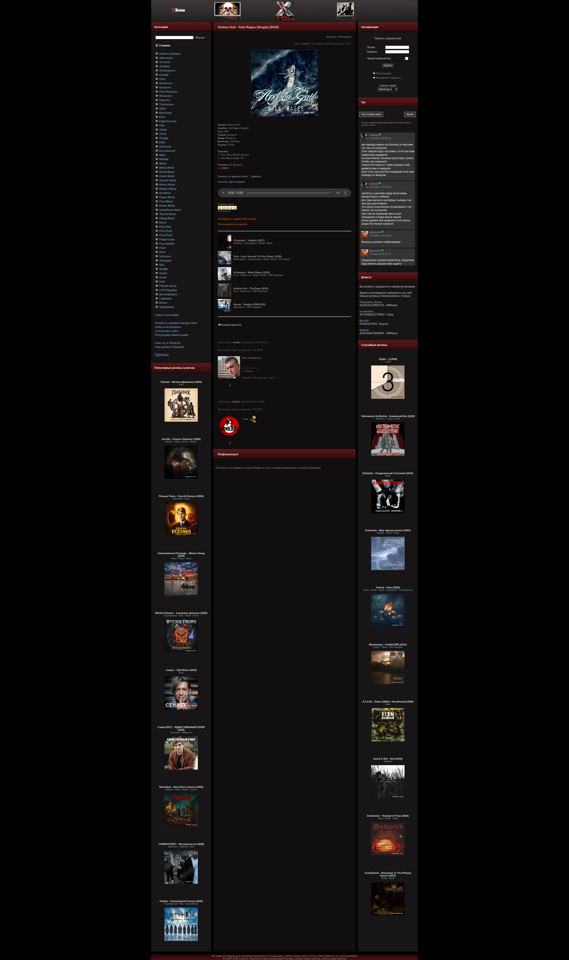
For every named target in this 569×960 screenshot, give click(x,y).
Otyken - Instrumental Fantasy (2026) (181, 901)
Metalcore (331, 37)
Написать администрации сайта (176, 323)
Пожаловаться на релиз (232, 224)
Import (306, 43)
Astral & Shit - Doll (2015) (388, 758)
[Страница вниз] (212, 30)
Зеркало (256, 176)
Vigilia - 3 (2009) (388, 359)
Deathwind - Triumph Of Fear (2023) (388, 815)
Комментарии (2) (231, 324)
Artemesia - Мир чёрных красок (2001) (388, 530)
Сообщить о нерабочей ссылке (237, 219)
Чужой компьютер (379, 58)
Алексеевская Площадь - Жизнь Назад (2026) (181, 554)
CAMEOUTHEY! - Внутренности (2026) (181, 844)
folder (223, 168)
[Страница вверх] (212, 26)
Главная (164, 45)
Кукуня (364, 330)
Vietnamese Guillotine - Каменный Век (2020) (388, 416)
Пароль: (372, 51)
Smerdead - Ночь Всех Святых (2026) (181, 787)
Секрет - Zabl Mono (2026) (181, 670)
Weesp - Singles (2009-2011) (249, 304)
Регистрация (383, 73)
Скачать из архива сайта (233, 176)
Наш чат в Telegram (168, 343)
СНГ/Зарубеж (344, 37)
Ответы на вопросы (168, 327)
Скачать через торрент (231, 181)
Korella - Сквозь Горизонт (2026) (181, 439)
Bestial (364, 320)
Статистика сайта (166, 331)
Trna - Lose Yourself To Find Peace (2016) (257, 256)
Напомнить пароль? (388, 77)
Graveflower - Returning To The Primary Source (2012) (388, 874)
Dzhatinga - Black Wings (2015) (251, 272)
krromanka (367, 311)
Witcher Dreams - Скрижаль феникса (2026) (181, 613)
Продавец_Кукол (371, 302)
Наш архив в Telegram (169, 347)
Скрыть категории (167, 315)
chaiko (236, 342)
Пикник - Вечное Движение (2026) (181, 382)
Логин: (371, 47)
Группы (162, 355)
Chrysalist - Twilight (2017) (248, 240)
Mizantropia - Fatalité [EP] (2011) (388, 644)
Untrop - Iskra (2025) (388, 587)
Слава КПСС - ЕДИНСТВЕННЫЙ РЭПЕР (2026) (181, 728)
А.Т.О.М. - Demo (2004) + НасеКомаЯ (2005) (388, 701)
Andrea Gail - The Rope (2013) (250, 288)
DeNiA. (236, 401)
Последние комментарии (171, 335)
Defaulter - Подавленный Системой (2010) (388, 473)
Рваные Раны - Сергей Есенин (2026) (181, 496)
